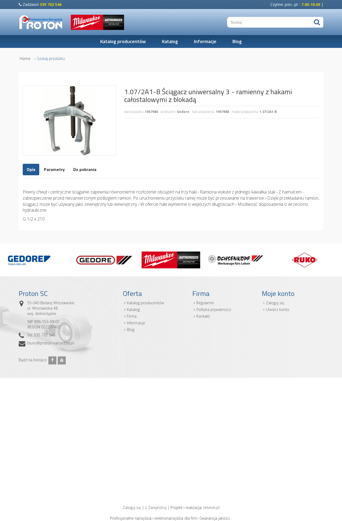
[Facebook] (52, 360)
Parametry (54, 169)
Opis (31, 169)
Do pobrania (84, 169)
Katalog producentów (123, 41)
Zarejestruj (157, 507)
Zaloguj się (275, 302)
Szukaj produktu (51, 58)
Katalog (170, 41)
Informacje (205, 41)
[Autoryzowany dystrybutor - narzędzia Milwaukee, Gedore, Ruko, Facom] (41, 22)
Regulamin (205, 302)
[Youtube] (62, 360)
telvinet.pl (211, 507)
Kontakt (203, 316)
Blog (237, 41)
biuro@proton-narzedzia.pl (50, 342)
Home (25, 58)
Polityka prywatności (213, 309)
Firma (132, 316)
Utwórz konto (277, 309)
